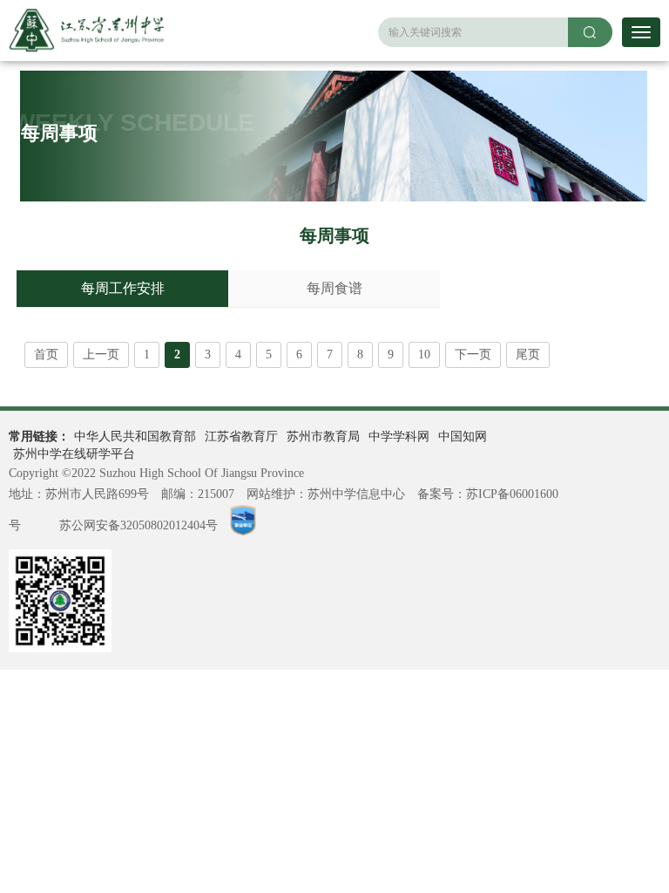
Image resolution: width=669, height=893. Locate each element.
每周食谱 (334, 288)
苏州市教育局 (323, 436)
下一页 (473, 354)
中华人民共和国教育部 (135, 436)
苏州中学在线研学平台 (74, 453)
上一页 (101, 354)
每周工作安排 (123, 288)
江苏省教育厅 (241, 436)
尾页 (528, 354)
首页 (46, 354)
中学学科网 (398, 436)
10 (424, 354)
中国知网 (462, 436)
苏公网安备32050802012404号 (138, 525)
